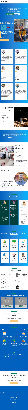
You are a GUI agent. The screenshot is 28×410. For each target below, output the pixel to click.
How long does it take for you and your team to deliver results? (11, 360)
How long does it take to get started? (7, 358)
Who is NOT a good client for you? (7, 356)
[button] (26, 1)
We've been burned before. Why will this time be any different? (11, 362)
